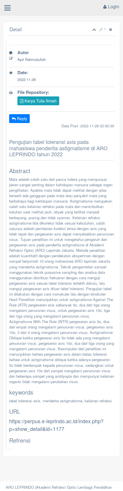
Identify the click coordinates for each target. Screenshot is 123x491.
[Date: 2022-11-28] (61, 87)
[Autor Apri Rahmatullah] (61, 67)
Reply (21, 118)
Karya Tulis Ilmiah (40, 101)
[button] (103, 29)
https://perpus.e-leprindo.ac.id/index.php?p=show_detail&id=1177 (56, 424)
